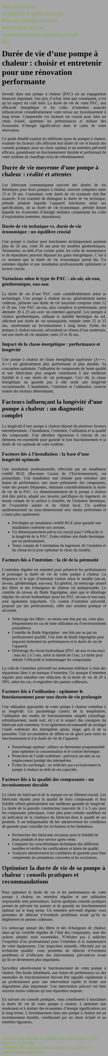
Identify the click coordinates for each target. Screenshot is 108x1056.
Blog (6, 41)
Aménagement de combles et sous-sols (32, 13)
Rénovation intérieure (19, 6)
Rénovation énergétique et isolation (30, 20)
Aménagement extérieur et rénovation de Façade (40, 34)
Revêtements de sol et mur (23, 27)
